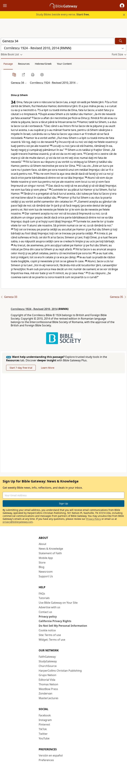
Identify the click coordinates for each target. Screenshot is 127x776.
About (42, 544)
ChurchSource (48, 666)
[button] (122, 5)
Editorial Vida (47, 680)
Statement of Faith (50, 553)
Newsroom (46, 571)
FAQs (42, 593)
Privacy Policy (93, 518)
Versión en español (51, 755)
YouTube (44, 738)
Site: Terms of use (50, 635)
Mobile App (46, 558)
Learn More (47, 367)
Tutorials (44, 598)
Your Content (64, 63)
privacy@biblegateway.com (18, 521)
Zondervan (45, 693)
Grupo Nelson (47, 675)
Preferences (46, 760)
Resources (24, 63)
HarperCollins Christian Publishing (60, 670)
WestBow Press (48, 689)
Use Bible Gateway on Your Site (58, 602)
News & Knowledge (51, 548)
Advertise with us (49, 607)
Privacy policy (48, 616)
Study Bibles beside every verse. (63, 14)
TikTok (43, 729)
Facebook (45, 715)
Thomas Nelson (48, 684)
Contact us (45, 612)
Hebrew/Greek (43, 63)
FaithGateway (47, 656)
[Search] (120, 41)
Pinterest (44, 724)
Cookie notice (47, 630)
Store (42, 562)
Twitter (43, 734)
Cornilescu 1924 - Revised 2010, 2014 (34, 309)
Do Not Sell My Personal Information (63, 625)
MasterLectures (48, 698)
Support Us (46, 576)
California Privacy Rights (55, 621)
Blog (41, 567)
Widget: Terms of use (52, 639)
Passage (8, 63)
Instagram (45, 720)
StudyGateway (48, 661)
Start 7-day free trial (21, 367)
